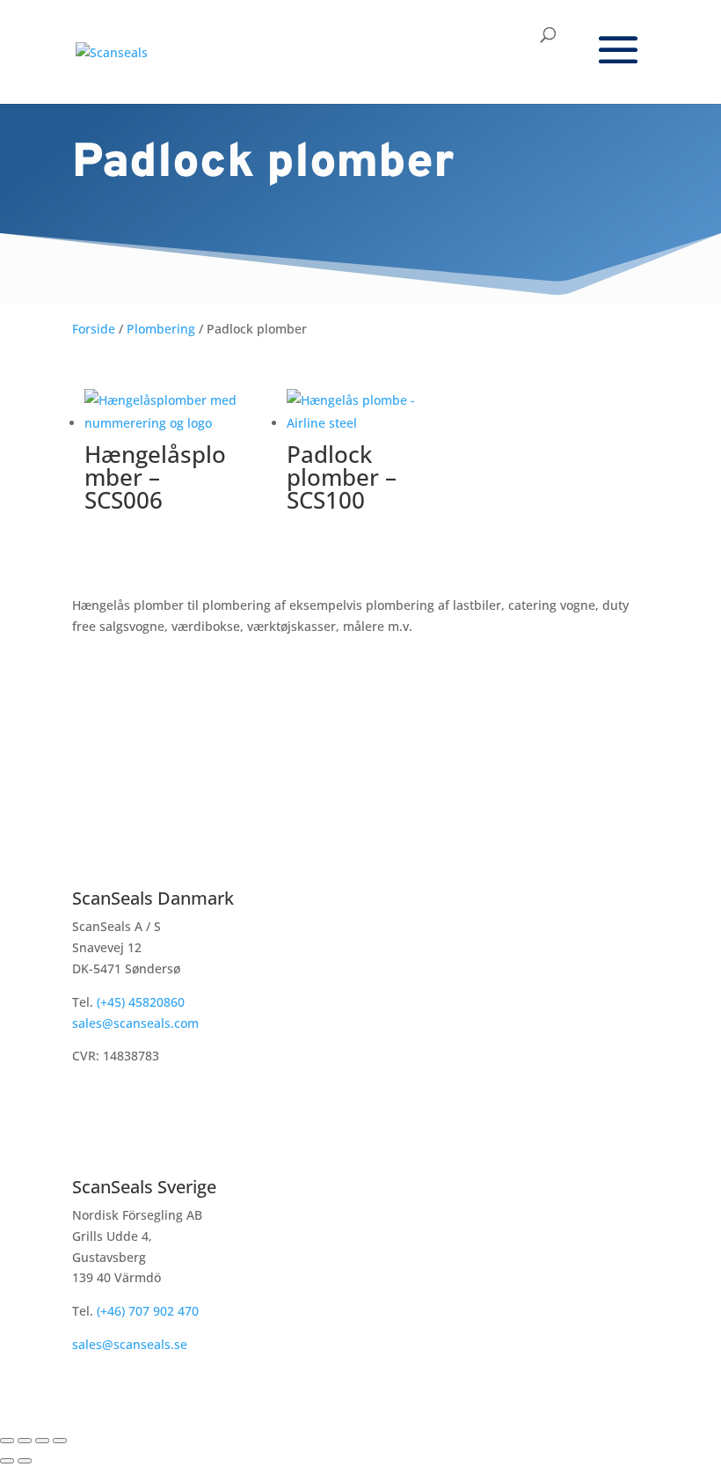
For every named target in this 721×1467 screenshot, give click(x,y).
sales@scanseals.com (135, 1023)
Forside (93, 328)
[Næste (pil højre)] (25, 1460)
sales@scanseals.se (129, 1344)
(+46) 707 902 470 (148, 1310)
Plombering (161, 328)
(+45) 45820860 (139, 1002)
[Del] (42, 1440)
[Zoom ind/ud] (7, 1440)
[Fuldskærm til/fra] (25, 1440)
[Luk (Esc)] (60, 1440)
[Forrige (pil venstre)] (7, 1460)
